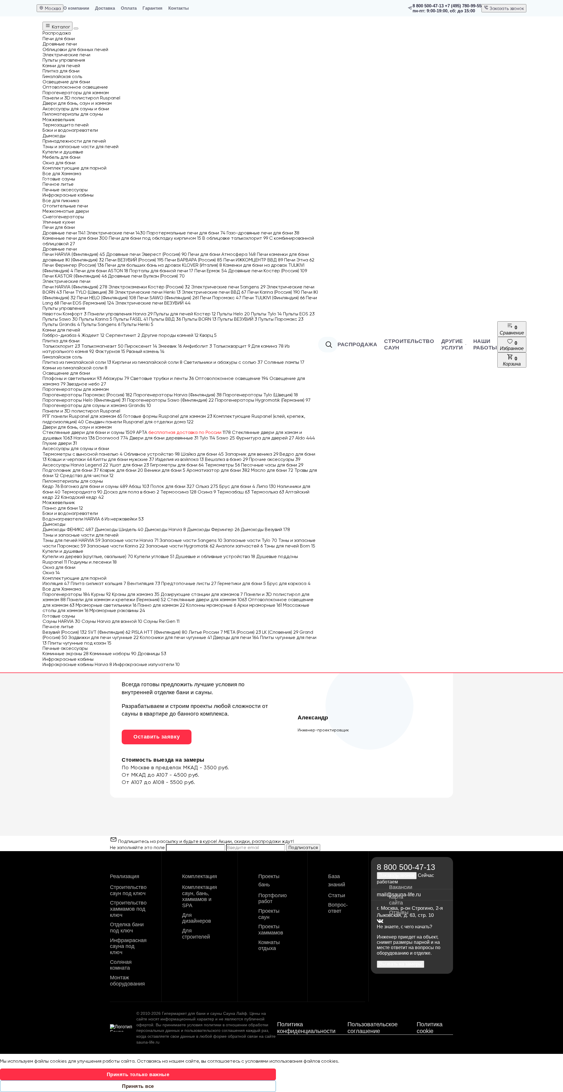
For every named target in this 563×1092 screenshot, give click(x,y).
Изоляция (56, 583)
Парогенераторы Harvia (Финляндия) (177, 395)
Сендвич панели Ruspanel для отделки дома (139, 422)
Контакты (178, 8)
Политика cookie (429, 1027)
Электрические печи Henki (148, 292)
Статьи (336, 895)
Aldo (305, 438)
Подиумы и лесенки (92, 562)
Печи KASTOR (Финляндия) (75, 276)
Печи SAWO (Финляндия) (168, 297)
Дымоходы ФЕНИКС (68, 529)
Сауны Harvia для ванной (112, 621)
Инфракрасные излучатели (146, 664)
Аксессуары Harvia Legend (75, 465)
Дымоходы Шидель (119, 529)
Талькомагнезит (102, 346)
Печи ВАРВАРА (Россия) (193, 260)
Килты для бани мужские (123, 459)
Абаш (139, 486)
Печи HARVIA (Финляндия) (74, 254)
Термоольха (267, 492)
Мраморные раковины (117, 610)
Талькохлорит (61, 346)
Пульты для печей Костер (185, 314)
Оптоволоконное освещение (231, 378)
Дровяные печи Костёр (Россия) (267, 270)
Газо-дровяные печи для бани (263, 233)
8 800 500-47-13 (428, 5)
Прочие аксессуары (274, 459)
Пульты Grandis (61, 324)
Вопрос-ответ (338, 908)
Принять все (138, 1086)
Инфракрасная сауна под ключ (128, 946)
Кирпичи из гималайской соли (147, 362)
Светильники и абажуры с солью (223, 362)
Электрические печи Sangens (228, 287)
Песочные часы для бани (272, 465)
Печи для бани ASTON (101, 270)
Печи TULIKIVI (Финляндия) (274, 297)
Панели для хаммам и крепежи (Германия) (116, 599)
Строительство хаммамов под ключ (128, 909)
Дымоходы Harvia (165, 529)
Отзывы (398, 912)
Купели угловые (154, 556)
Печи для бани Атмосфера (222, 254)
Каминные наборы (113, 653)
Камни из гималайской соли (75, 368)
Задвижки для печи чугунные (103, 637)
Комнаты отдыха (269, 945)
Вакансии (400, 887)
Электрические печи (116, 233)
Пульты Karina (95, 319)
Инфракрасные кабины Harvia (77, 664)
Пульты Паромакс (280, 319)
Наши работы (485, 344)
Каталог (60, 27)
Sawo (225, 438)
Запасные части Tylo (250, 540)
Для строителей (196, 934)
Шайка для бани (202, 454)
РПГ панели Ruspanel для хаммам (82, 416)
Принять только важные (138, 1074)
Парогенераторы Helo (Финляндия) (84, 400)
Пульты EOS (299, 314)
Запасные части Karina (116, 546)
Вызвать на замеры (400, 963)
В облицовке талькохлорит (235, 238)
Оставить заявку (156, 737)
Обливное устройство (152, 454)
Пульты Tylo (266, 314)
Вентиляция (143, 583)
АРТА (183, 432)
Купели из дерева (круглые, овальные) (88, 556)
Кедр (51, 486)
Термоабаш (233, 492)
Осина (207, 492)
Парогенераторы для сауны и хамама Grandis (97, 405)
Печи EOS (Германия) (87, 303)
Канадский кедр (82, 497)
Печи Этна (299, 260)
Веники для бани (164, 470)
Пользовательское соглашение (372, 1027)
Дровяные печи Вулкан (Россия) (146, 276)
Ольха (207, 486)
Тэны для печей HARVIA (71, 540)
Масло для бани (272, 470)
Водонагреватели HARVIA (73, 519)
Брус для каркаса (289, 583)
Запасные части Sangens (191, 540)
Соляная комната (121, 965)
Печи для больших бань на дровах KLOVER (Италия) (163, 265)
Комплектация (199, 876)
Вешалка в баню (226, 459)
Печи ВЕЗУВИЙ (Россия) (134, 260)
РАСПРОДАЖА (357, 344)
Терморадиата (82, 492)
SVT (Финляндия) (109, 632)
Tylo (207, 438)
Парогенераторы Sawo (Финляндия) (170, 400)
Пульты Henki (137, 324)
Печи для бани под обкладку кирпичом (155, 238)
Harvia (84, 438)
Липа (266, 486)
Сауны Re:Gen (161, 621)
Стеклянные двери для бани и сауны (89, 432)
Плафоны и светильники (72, 378)
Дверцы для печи (236, 637)
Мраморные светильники (106, 605)
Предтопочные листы (188, 583)
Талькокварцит (231, 346)
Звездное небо (86, 384)
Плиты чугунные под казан (79, 643)
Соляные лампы (284, 362)
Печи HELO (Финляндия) (106, 297)
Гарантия (152, 8)
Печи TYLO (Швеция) (88, 292)
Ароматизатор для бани (218, 470)
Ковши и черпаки (70, 459)
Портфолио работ (272, 898)
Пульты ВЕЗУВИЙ (237, 319)
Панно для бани (63, 508)
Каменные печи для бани (75, 238)
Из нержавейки (124, 519)
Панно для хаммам (161, 605)
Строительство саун (409, 344)
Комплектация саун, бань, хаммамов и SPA (199, 896)
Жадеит (93, 335)
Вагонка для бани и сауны (94, 486)
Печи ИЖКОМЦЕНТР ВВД (253, 260)
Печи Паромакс (220, 297)
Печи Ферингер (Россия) (73, 265)
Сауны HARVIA (61, 621)
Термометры (222, 465)
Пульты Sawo (60, 319)
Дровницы (152, 653)
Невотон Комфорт (65, 314)
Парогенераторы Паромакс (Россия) (87, 395)
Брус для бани (237, 486)
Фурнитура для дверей (265, 438)
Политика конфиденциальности (306, 1027)
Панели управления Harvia (120, 314)
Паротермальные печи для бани (186, 233)
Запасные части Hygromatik (180, 546)
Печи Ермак (210, 270)
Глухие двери (60, 443)
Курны (101, 594)
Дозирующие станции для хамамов (202, 594)
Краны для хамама (136, 594)
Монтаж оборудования (127, 981)
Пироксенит (141, 346)
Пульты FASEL (130, 319)
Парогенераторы (66, 594)
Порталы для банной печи (161, 270)
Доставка (105, 8)
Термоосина (178, 492)
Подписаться (303, 847)
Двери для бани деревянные (163, 438)
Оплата (129, 8)
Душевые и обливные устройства (215, 556)
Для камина (267, 346)
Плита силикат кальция (98, 583)
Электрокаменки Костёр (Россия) (149, 287)
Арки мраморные (259, 605)
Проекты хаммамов (270, 930)
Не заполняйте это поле (138, 847)
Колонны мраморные (211, 605)
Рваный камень (145, 351)
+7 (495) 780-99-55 (463, 5)
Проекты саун (268, 914)
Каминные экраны (66, 653)
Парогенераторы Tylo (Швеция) (260, 395)
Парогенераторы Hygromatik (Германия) (263, 400)
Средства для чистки (86, 475)
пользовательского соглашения (214, 1030)
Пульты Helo (233, 314)
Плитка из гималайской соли (77, 362)
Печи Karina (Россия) (273, 292)
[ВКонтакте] (380, 921)
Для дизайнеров (196, 918)
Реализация (124, 876)
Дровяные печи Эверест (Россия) (146, 254)
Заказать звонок (506, 8)
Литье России (206, 632)
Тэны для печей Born (289, 546)
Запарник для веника (251, 454)
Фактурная (110, 351)
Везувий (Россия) (65, 632)
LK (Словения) (280, 632)
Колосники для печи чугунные (176, 637)
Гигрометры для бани (177, 465)
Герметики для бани (242, 583)
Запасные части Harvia (129, 540)
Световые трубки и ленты (162, 378)
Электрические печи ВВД (214, 292)
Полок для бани (172, 486)
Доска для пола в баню (131, 492)
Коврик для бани (121, 470)
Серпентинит (123, 335)
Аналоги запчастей (239, 546)
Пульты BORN (199, 319)
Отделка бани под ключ (127, 928)
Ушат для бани (129, 465)
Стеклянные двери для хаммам (207, 599)
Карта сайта (396, 900)
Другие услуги (452, 344)
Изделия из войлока (179, 459)
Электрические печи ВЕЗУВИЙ (153, 303)
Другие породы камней (170, 335)
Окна (51, 572)
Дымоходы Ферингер (213, 529)
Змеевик (170, 346)
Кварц (208, 335)
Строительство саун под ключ (128, 890)
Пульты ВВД (165, 319)
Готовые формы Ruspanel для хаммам (167, 416)
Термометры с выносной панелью (83, 454)
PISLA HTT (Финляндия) (159, 632)
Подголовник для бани (71, 470)
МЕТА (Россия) (242, 632)
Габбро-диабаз (61, 335)
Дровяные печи (64, 233)
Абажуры (116, 378)
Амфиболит (197, 346)
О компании (76, 8)
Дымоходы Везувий (265, 529)
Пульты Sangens (100, 324)
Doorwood (112, 438)
